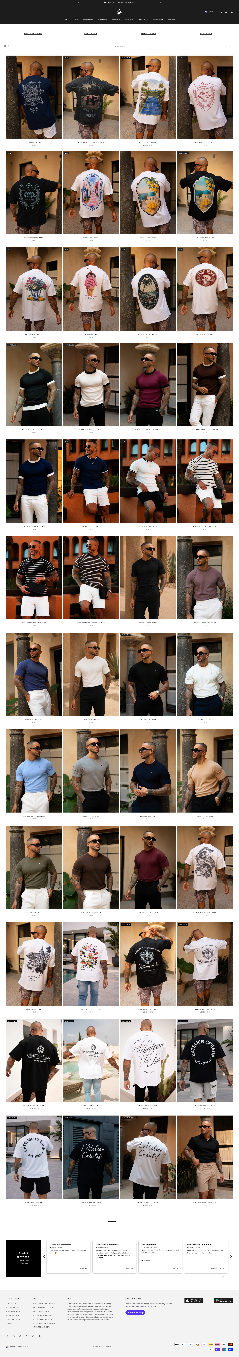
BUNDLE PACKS (143, 20)
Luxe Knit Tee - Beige (205, 816)
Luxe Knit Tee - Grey (91, 816)
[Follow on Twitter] (13, 1336)
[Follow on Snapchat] (39, 1336)
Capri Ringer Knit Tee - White (90, 430)
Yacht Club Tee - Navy (33, 142)
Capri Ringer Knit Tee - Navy (34, 526)
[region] (137, 1256)
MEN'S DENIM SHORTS (42, 1327)
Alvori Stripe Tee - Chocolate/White (90, 623)
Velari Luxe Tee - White (148, 526)
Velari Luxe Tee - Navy (90, 526)
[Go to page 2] (127, 1219)
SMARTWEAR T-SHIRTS (33, 33)
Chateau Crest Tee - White (148, 1106)
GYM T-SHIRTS (206, 33)
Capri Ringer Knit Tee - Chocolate (205, 430)
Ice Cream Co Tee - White (91, 334)
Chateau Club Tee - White (205, 1009)
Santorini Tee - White (148, 238)
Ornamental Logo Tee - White (205, 912)
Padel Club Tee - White (148, 142)
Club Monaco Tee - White (34, 1009)
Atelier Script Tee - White (148, 1202)
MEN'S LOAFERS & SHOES (43, 1319)
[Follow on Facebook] (7, 1336)
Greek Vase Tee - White (34, 334)
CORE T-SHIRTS (90, 33)
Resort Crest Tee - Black (34, 238)
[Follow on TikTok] (33, 1336)
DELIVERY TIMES (13, 1319)
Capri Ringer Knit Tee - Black (33, 430)
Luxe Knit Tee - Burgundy (148, 912)
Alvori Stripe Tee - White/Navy (205, 526)
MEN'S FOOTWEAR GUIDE (43, 1315)
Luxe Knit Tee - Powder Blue (34, 816)
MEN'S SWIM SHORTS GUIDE (44, 1323)
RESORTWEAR (88, 20)
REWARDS (171, 20)
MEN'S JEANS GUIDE (41, 1312)
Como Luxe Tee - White (91, 719)
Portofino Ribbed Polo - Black (205, 1202)
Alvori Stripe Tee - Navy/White (34, 623)
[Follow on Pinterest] (26, 1336)
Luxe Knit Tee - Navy (148, 816)
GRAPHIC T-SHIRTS (148, 33)
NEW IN (66, 20)
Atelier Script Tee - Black (91, 1202)
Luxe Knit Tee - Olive (34, 912)
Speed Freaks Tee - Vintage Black (91, 142)
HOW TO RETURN (13, 1312)
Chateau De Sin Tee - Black (33, 1106)
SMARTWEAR (102, 20)
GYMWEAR (129, 20)
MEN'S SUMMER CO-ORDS (43, 1308)
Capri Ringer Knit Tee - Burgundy (148, 430)
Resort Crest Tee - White (205, 142)
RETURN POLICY (12, 1315)
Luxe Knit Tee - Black (148, 719)
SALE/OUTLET (158, 20)
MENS (76, 20)
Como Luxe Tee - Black (148, 623)
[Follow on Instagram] (20, 1336)
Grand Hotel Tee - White (148, 334)
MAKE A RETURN (12, 1308)
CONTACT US (11, 1304)
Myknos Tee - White (91, 238)
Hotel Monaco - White (205, 334)
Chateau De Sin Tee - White (91, 1106)
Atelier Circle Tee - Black (205, 1106)
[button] (44, 1257)
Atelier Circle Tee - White (34, 1202)
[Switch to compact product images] (13, 46)
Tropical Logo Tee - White (90, 1009)
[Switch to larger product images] (5, 46)
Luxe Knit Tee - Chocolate (91, 912)
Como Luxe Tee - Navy (33, 719)
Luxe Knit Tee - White (205, 719)
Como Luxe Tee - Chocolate (205, 623)
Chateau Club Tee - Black (148, 1009)
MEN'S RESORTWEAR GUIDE (44, 1304)
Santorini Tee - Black (205, 238)
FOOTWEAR (116, 20)
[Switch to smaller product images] (9, 46)
